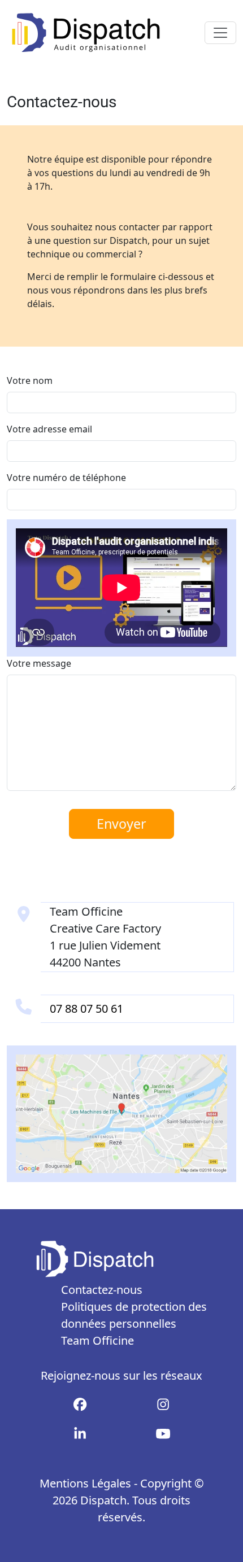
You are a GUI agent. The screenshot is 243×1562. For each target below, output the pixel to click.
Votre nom (30, 380)
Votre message (39, 663)
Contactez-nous (101, 1289)
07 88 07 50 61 (86, 1008)
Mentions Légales (85, 1483)
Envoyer (121, 824)
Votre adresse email (49, 429)
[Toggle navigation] (220, 32)
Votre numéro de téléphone (66, 477)
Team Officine (97, 1340)
